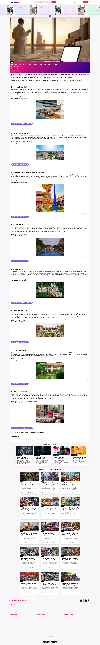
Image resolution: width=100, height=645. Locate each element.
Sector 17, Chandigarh (54, 622)
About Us (22, 633)
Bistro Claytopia (80, 617)
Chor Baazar (26, 567)
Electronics (40, 604)
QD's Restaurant (66, 628)
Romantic (28, 438)
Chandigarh (25, 619)
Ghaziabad (11, 620)
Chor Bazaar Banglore (51, 567)
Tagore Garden (52, 628)
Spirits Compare (39, 633)
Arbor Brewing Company (67, 619)
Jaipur (10, 622)
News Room (18, 633)
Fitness (35, 604)
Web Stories (82, 633)
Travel (11, 62)
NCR (23, 622)
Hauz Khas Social (80, 628)
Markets (29, 492)
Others (69, 638)
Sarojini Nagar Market (28, 592)
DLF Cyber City (39, 620)
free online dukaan (22, 600)
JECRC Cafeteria (80, 623)
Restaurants (18, 604)
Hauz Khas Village (40, 628)
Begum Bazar (70, 567)
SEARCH (54, 2)
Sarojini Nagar (24, 492)
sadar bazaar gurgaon (67, 492)
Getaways (34, 438)
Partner (58, 633)
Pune (43, 492)
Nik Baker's (65, 620)
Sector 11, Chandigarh (41, 623)
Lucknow (44, 517)
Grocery (31, 604)
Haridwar (24, 628)
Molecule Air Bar (66, 622)
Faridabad (24, 620)
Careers (77, 633)
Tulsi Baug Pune (48, 492)
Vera (73, 633)
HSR (37, 619)
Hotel (44, 604)
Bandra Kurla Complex (41, 625)
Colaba (51, 625)
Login (85, 1)
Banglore (55, 542)
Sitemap (51, 633)
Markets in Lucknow (51, 517)
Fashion (27, 604)
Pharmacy (49, 604)
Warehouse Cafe (80, 622)
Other (53, 604)
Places (55, 633)
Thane (24, 625)
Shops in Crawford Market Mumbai (28, 542)
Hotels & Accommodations (16, 438)
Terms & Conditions (46, 633)
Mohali (10, 623)
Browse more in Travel (16, 70)
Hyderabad (49, 438)
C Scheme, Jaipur (53, 623)
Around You (27, 633)
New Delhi (11, 617)
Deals (24, 438)
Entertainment (19, 455)
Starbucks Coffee (66, 625)
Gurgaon (73, 492)
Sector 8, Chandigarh (40, 622)
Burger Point (79, 619)
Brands (61, 633)
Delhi (33, 492)
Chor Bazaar (72, 542)
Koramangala (39, 617)
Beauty (23, 604)
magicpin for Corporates (68, 633)
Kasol (10, 628)
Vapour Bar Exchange (67, 623)
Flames (78, 620)
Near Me (34, 633)
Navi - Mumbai (12, 625)
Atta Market (65, 592)
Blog (31, 633)
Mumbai (64, 517)
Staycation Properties (41, 438)
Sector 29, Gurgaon (53, 619)
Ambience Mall (52, 620)
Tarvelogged (49, 542)
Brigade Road (52, 617)
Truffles (64, 617)
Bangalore (44, 542)
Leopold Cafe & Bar (80, 625)
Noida (70, 592)
